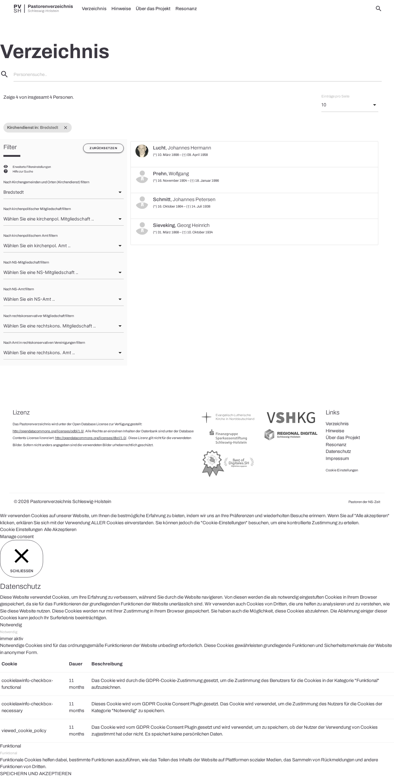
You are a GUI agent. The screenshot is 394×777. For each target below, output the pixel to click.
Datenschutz (338, 451)
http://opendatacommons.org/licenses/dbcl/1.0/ (90, 438)
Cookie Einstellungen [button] (21, 529)
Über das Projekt (153, 8)
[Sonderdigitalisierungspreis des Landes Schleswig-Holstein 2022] (228, 476)
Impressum (337, 458)
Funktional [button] (10, 745)
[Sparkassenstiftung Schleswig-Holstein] (228, 444)
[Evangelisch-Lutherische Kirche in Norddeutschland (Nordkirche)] (228, 424)
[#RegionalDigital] (291, 439)
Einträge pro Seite (335, 96)
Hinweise (121, 8)
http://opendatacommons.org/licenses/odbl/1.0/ (48, 431)
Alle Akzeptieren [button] (60, 529)
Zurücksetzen (103, 148)
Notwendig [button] (11, 624)
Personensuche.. (30, 74)
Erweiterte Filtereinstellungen (32, 166)
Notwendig (8, 632)
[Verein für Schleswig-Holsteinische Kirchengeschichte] (291, 424)
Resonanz (186, 8)
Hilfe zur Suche (23, 171)
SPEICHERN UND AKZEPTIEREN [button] (35, 773)
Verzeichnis (94, 8)
